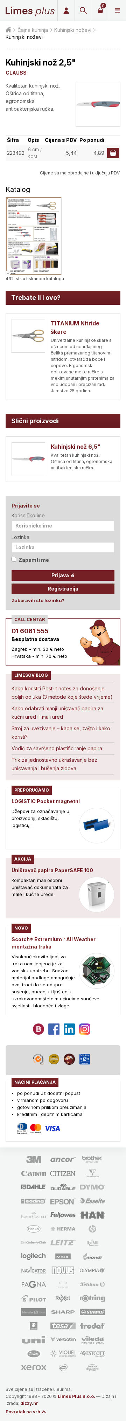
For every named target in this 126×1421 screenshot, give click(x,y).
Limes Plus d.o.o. (76, 1396)
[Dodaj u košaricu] (113, 153)
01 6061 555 (30, 631)
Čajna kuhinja (33, 30)
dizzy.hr (29, 1403)
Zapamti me (34, 560)
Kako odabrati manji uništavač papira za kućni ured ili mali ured (57, 712)
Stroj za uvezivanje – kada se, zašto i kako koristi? (61, 732)
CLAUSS (16, 73)
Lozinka (20, 537)
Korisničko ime (28, 515)
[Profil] (66, 10)
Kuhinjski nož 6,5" (75, 446)
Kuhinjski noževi (72, 30)
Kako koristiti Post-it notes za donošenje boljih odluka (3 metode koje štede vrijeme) (62, 692)
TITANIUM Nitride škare (75, 327)
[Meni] (117, 10)
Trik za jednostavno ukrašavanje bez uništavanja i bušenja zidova (54, 764)
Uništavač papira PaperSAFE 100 (52, 870)
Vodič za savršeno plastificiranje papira (57, 748)
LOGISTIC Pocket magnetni (46, 801)
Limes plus (30, 11)
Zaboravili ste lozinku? (38, 600)
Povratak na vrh (23, 1411)
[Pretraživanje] (83, 10)
